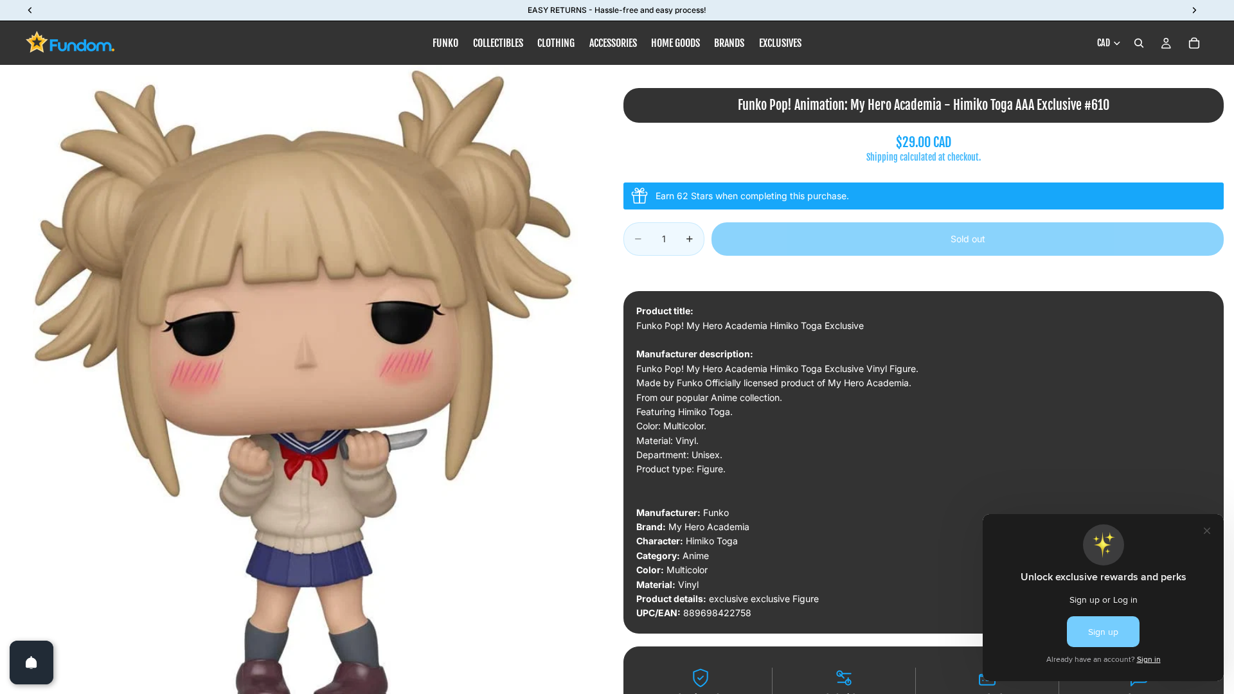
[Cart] (1194, 43)
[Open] (31, 662)
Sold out (968, 238)
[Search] (1139, 43)
